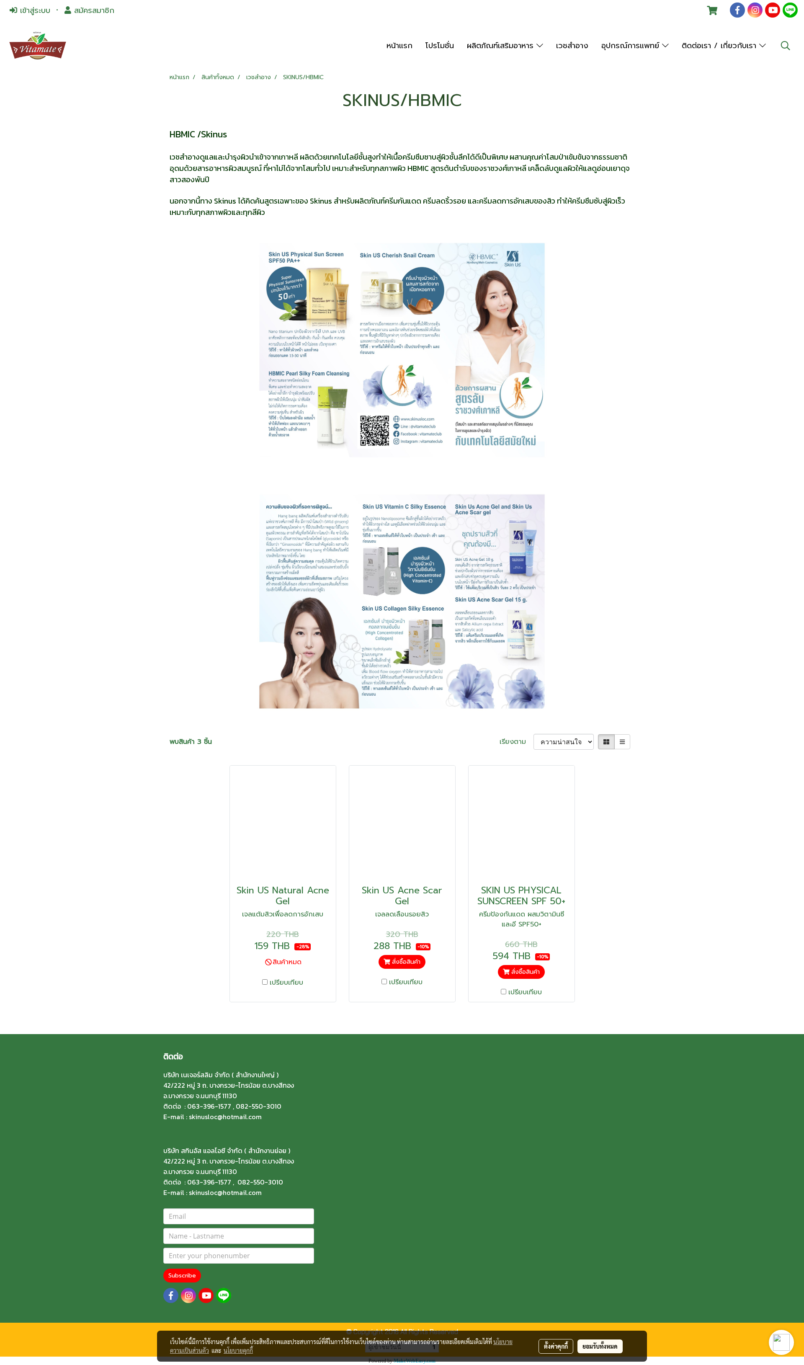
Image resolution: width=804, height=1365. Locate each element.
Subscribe (182, 1275)
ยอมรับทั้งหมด (600, 1346)
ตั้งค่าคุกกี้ (556, 1346)
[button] (785, 46)
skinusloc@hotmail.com (225, 1117)
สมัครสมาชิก (92, 10)
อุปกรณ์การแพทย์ (631, 46)
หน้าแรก (399, 46)
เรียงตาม (516, 742)
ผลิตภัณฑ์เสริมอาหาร (501, 46)
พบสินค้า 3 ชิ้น (191, 742)
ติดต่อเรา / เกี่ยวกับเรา (720, 46)
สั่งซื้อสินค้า (405, 961)
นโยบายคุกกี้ (238, 1350)
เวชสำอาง (572, 46)
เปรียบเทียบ (286, 983)
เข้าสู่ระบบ (33, 10)
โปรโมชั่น (439, 46)
